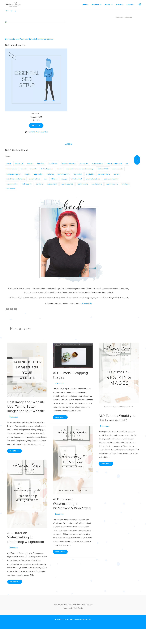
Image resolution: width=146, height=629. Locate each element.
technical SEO (76, 179)
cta (127, 163)
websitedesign (52, 184)
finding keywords (47, 169)
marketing (50, 174)
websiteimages (97, 184)
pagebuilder (90, 174)
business (53, 163)
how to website (118, 169)
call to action (84, 163)
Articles (119, 4)
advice (9, 163)
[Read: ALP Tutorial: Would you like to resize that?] (119, 377)
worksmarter (11, 189)
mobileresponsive (63, 174)
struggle (64, 179)
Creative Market (127, 17)
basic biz (30, 163)
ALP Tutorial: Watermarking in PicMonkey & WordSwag (72, 503)
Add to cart (36, 125)
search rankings (34, 179)
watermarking (12, 184)
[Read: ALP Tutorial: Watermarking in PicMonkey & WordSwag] (73, 460)
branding (40, 163)
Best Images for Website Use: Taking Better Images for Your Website (26, 406)
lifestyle (27, 174)
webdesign (39, 184)
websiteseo (125, 184)
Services (95, 4)
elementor (33, 169)
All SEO (68, 144)
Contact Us (87, 303)
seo (45, 179)
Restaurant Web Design (64, 604)
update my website (110, 179)
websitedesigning (67, 184)
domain (23, 169)
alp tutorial (19, 163)
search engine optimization (16, 179)
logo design (38, 174)
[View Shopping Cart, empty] (139, 4)
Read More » (14, 450)
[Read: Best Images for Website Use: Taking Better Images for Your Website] (27, 370)
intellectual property (13, 174)
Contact (130, 4)
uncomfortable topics (93, 179)
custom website (12, 169)
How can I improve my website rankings (79, 169)
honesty (59, 169)
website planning (112, 184)
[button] (100, 4)
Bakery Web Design (83, 604)
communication (97, 163)
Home (85, 4)
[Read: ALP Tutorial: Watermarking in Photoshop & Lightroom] (27, 494)
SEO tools (54, 179)
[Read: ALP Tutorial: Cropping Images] (73, 355)
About (107, 4)
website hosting (82, 184)
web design (27, 184)
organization (77, 174)
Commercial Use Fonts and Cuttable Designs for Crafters (29, 39)
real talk (116, 174)
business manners (68, 163)
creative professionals (114, 163)
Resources (13, 417)
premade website (104, 174)
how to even (103, 169)
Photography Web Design (73, 608)
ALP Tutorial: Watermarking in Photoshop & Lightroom (25, 537)
